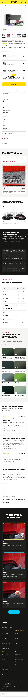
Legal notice (17, 654)
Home (3, 5)
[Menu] (2, 2)
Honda (16, 641)
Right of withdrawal (19, 659)
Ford (16, 643)
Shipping (16, 662)
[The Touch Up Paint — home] (14, 2)
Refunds (16, 664)
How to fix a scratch (6, 662)
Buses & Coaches (5, 648)
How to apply (4, 659)
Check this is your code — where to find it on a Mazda (13, 136)
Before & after (5, 669)
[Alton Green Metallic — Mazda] (9, 35)
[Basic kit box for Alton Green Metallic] (4, 35)
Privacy (16, 667)
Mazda (14, 5)
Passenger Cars (5, 636)
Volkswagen (17, 633)
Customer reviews (5, 667)
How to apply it (5, 138)
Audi (16, 646)
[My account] (22, 2)
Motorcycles (4, 638)
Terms (16, 657)
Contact (3, 674)
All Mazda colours (6, 496)
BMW (16, 636)
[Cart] (25, 2)
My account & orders (6, 654)
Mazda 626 (14, 496)
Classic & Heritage (5, 641)
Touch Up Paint (8, 5)
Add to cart (14, 84)
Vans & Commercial (6, 643)
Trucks (3, 646)
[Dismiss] (26, 693)
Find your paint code (6, 657)
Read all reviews (5, 484)
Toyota (16, 638)
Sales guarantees (5, 672)
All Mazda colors (6, 345)
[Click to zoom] (14, 19)
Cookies (16, 669)
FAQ (2, 664)
